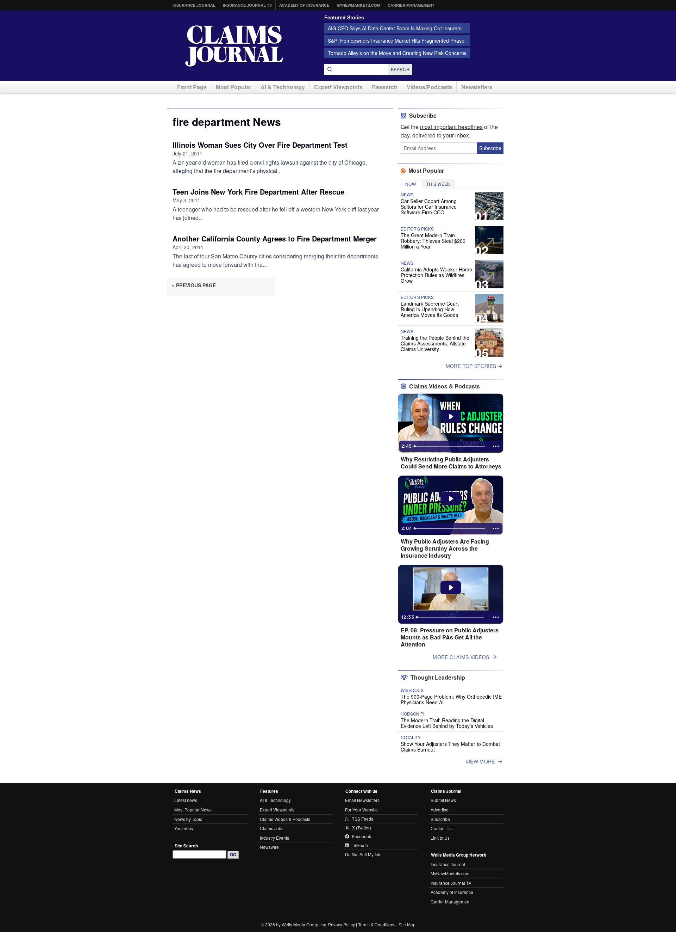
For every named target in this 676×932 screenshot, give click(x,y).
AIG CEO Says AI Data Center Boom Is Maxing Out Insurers (395, 28)
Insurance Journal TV (247, 5)
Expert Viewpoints (338, 87)
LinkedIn (359, 845)
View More (480, 761)
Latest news (185, 800)
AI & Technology (283, 87)
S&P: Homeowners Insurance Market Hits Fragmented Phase (396, 40)
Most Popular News (193, 810)
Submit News (443, 800)
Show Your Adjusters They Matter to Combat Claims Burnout (450, 746)
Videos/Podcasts (429, 87)
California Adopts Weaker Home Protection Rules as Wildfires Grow (436, 275)
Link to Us (440, 838)
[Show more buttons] (495, 446)
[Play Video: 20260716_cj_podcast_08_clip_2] (450, 416)
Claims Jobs (271, 828)
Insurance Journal (194, 5)
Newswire (269, 847)
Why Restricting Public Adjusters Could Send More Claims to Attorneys (451, 463)
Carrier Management (411, 5)
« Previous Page (194, 285)
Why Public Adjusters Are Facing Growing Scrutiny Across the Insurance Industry (445, 548)
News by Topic (188, 819)
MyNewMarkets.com (358, 5)
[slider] (450, 446)
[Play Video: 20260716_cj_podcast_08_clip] (450, 498)
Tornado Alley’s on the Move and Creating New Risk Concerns (397, 52)
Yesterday (183, 828)
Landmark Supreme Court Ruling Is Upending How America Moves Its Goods (430, 309)
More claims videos (461, 657)
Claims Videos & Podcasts (285, 819)
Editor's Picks (417, 229)
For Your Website (361, 810)
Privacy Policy (341, 924)
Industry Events (274, 838)
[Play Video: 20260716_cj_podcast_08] (450, 587)
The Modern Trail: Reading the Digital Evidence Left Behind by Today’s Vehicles (447, 723)
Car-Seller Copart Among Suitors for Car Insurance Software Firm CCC (429, 206)
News (407, 194)
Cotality (411, 737)
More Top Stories (472, 365)
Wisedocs (412, 690)
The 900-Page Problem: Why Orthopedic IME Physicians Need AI (451, 699)
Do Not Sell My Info (363, 854)
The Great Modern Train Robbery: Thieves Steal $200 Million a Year (433, 241)
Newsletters (477, 87)
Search (400, 69)
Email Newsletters (362, 800)
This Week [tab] (438, 184)
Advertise (440, 810)
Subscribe (490, 148)
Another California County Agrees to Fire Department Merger (275, 238)
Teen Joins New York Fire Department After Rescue (258, 191)
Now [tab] (410, 184)
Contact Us (441, 828)
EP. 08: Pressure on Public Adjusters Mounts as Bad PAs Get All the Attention (450, 637)
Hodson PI (412, 714)
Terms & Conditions (376, 924)
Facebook (361, 836)
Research (385, 87)
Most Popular (233, 87)
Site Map (407, 924)
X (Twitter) (361, 827)
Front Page (192, 87)
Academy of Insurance (304, 5)
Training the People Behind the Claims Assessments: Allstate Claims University (435, 343)
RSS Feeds (362, 818)
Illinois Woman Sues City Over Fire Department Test (260, 145)
